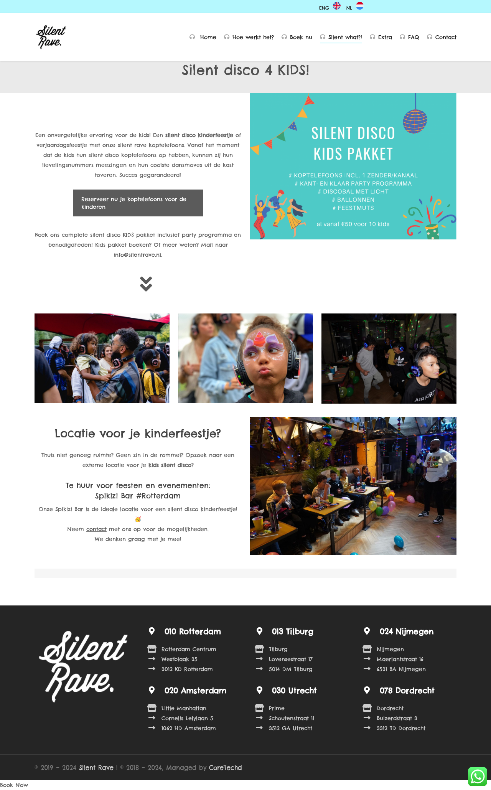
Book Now (14, 785)
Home (207, 37)
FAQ (413, 37)
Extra (385, 37)
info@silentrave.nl (137, 254)
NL (349, 8)
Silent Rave (96, 768)
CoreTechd (225, 768)
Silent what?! (345, 37)
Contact (445, 37)
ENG (324, 8)
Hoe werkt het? (253, 37)
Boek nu (301, 37)
